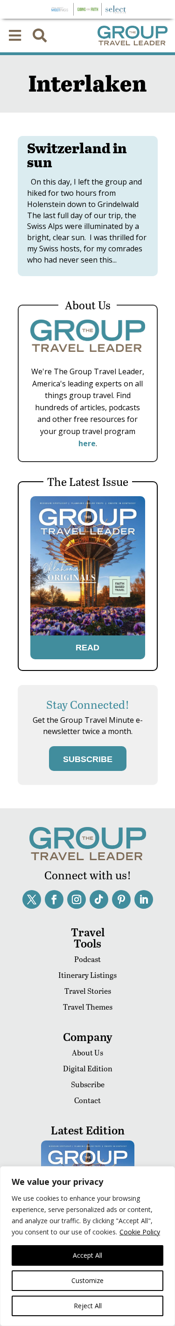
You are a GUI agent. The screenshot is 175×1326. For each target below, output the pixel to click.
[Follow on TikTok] (99, 899)
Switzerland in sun (77, 154)
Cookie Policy (139, 1231)
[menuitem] (15, 36)
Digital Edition (87, 1068)
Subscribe (88, 1084)
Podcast (87, 959)
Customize (87, 1280)
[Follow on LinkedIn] (143, 899)
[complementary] (87, 1246)
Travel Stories (87, 991)
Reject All (88, 1305)
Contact (87, 1100)
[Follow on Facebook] (54, 899)
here (87, 443)
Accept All (87, 1255)
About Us (87, 1052)
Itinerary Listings (87, 975)
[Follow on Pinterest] (121, 899)
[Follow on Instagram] (76, 899)
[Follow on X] (31, 899)
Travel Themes (87, 1007)
